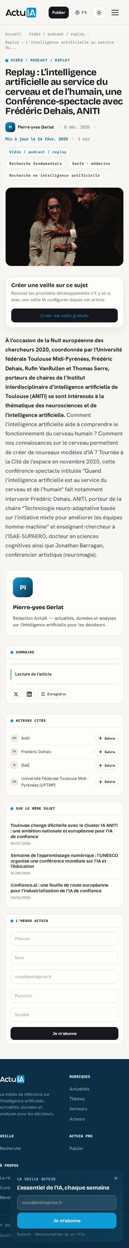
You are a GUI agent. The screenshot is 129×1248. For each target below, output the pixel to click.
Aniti (21, 738)
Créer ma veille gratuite (64, 315)
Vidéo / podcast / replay (57, 34)
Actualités (79, 1089)
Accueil (13, 34)
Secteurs (78, 1109)
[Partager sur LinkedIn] (29, 694)
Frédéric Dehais (32, 751)
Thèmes (77, 1099)
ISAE (21, 765)
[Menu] (115, 12)
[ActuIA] (20, 12)
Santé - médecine (91, 163)
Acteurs (77, 1119)
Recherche (10, 1148)
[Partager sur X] (16, 694)
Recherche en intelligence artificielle (54, 175)
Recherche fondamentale (35, 163)
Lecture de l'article (33, 674)
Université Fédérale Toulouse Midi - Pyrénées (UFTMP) (50, 782)
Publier (58, 12)
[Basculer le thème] (99, 12)
